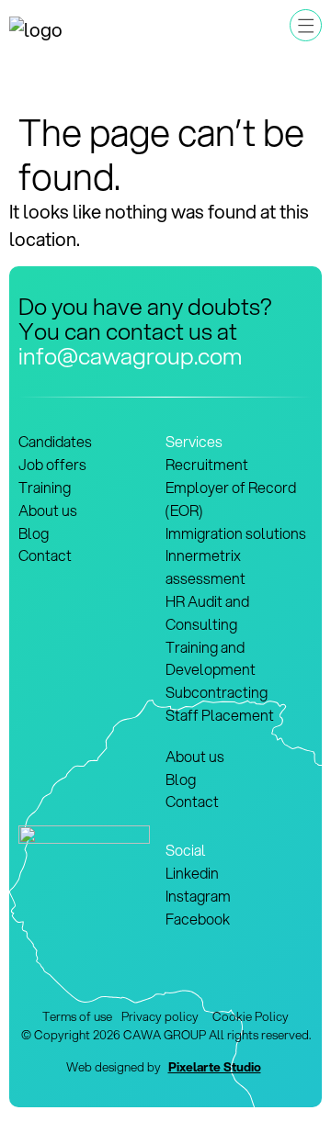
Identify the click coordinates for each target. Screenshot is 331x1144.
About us (47, 510)
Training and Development (211, 658)
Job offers (52, 464)
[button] (306, 25)
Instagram (198, 895)
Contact (45, 555)
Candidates (55, 441)
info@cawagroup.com (130, 355)
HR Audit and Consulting (207, 612)
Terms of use (77, 1016)
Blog (33, 533)
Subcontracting (217, 691)
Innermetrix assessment (205, 566)
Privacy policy (161, 1016)
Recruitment (207, 464)
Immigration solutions (236, 533)
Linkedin (192, 872)
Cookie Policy (250, 1016)
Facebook (198, 918)
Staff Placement (220, 714)
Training (44, 487)
